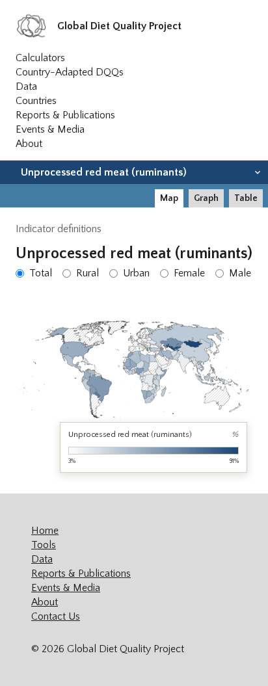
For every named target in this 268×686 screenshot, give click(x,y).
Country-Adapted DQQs (70, 72)
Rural (87, 273)
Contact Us (55, 616)
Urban (136, 273)
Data (26, 86)
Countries (36, 101)
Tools (43, 545)
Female (189, 273)
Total (40, 273)
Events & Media (50, 129)
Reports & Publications (65, 115)
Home (45, 530)
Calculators (40, 58)
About (29, 144)
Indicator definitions (58, 229)
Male (240, 273)
